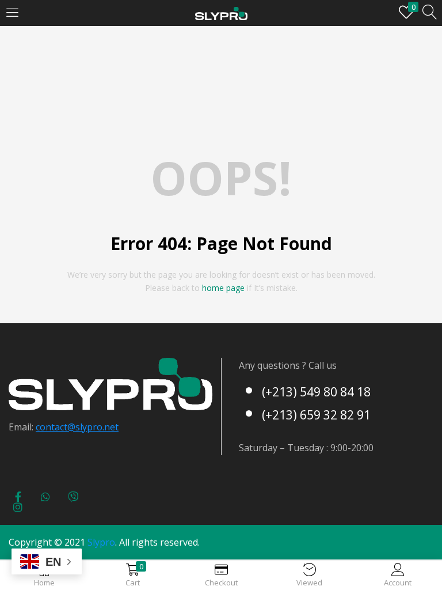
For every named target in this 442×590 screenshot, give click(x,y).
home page (223, 287)
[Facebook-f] (18, 496)
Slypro (101, 542)
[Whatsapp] (45, 496)
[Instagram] (18, 507)
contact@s (58, 427)
